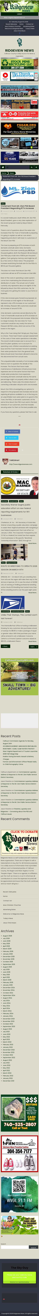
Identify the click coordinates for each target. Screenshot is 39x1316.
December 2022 (9, 1050)
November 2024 (9, 990)
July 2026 (6, 938)
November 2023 (8, 1021)
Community (5, 611)
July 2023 (6, 1032)
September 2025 (9, 964)
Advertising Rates (28, 26)
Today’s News (30, 28)
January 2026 (8, 954)
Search (3, 1244)
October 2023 (8, 1024)
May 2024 (6, 1006)
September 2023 (9, 1026)
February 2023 (8, 1045)
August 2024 (7, 998)
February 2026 (8, 951)
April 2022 (6, 1070)
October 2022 (8, 1055)
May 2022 (6, 1068)
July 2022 (6, 1063)
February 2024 (8, 1013)
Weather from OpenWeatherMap (19, 1282)
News (3, 203)
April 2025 (6, 977)
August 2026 (7, 936)
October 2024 (8, 993)
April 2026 (6, 946)
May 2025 (6, 975)
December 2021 (8, 1081)
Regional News (12, 563)
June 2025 (6, 972)
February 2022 (8, 1076)
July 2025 (6, 969)
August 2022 (7, 1060)
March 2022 (7, 1073)
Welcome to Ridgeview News (14, 28)
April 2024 (6, 1008)
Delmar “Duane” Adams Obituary (34, 647)
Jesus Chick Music (19, 31)
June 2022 (6, 1065)
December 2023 (9, 1019)
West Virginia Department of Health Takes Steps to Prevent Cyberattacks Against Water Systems (7, 646)
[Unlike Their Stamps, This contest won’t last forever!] (19, 602)
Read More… (33, 543)
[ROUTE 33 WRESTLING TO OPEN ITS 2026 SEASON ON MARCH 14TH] (14, 552)
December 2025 (9, 957)
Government (13, 501)
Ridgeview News (19, 50)
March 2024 (7, 1011)
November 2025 (8, 959)
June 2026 (6, 941)
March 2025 (7, 980)
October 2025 (8, 962)
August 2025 (7, 967)
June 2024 (7, 1003)
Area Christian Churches (13, 26)
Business (4, 501)
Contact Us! (29, 24)
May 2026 (6, 944)
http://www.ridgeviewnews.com (20, 464)
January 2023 (8, 1047)
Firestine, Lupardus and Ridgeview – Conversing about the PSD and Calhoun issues (16, 811)
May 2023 (6, 1037)
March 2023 (7, 1042)
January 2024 (8, 1016)
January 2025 (8, 985)
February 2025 (8, 982)
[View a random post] (36, 167)
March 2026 (7, 949)
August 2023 (7, 1029)
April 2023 (6, 1039)
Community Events (18, 611)
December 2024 (9, 988)
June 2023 (6, 1034)
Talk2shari (19, 211)
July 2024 (6, 1001)
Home (21, 24)
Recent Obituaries (11, 24)
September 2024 (9, 995)
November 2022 (8, 1052)
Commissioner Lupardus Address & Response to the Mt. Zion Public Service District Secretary (19, 774)
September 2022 (9, 1058)
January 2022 (8, 1078)
